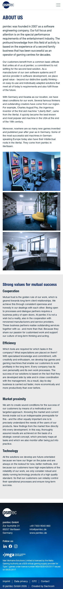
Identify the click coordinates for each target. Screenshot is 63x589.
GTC (34, 581)
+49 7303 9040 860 (40, 526)
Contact (45, 581)
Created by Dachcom (43, 586)
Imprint (6, 581)
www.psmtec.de (38, 533)
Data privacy (21, 581)
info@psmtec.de (38, 530)
